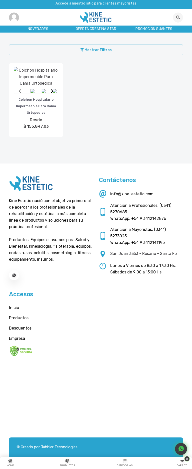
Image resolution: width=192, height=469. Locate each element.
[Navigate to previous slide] (20, 91)
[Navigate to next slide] (52, 91)
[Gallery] (36, 91)
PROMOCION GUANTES (154, 29)
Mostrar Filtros (98, 50)
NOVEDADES (38, 29)
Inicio (14, 307)
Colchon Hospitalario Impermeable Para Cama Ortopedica (36, 106)
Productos (18, 318)
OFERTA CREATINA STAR (96, 29)
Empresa (17, 338)
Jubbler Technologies (59, 447)
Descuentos (20, 328)
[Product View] (36, 84)
